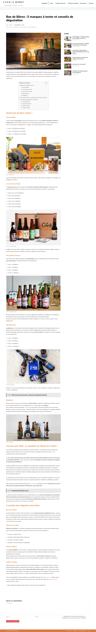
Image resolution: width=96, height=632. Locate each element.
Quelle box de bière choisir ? (27, 85)
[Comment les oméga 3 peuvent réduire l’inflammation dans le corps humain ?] (67, 52)
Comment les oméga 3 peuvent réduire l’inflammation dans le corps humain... (80, 52)
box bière (53, 452)
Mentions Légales (82, 630)
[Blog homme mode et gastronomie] (13, 3)
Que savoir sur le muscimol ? (79, 64)
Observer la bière (27, 103)
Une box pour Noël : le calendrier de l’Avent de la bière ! (33, 97)
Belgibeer (25, 95)
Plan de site (69, 630)
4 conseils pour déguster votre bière (29, 99)
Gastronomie (8, 27)
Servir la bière (26, 101)
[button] (44, 3)
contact (88, 630)
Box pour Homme (52, 579)
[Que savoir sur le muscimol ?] (67, 66)
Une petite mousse (27, 91)
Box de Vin (47, 577)
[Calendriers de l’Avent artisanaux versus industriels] (67, 72)
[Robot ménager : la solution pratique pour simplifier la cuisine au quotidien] (67, 38)
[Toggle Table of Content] (45, 83)
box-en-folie (33, 483)
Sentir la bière (26, 105)
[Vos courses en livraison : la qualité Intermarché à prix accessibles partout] (67, 45)
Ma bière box (26, 93)
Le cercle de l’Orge (27, 89)
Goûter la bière (26, 107)
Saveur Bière (26, 87)
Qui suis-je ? (75, 630)
